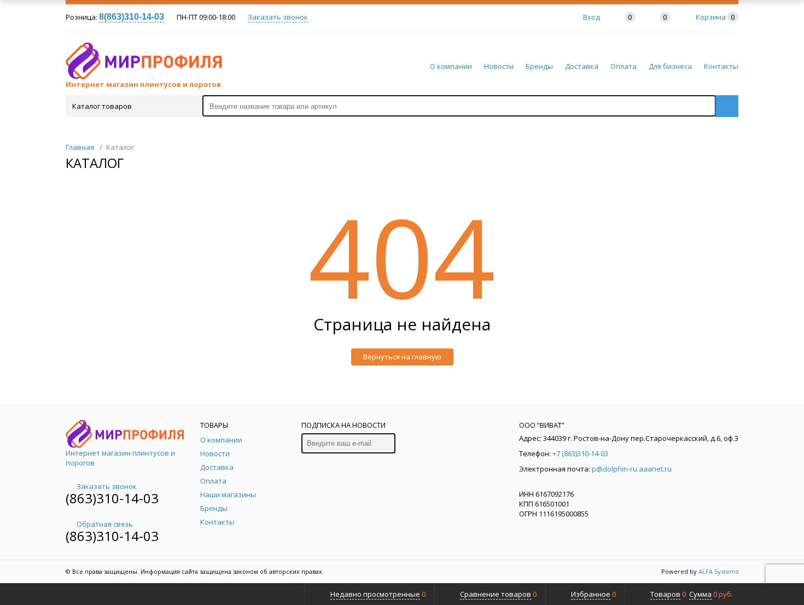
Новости (499, 66)
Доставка (581, 66)
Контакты (721, 66)
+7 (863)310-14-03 (580, 453)
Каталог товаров (102, 106)
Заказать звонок (278, 17)
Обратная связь (105, 524)
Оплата (623, 66)
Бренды (539, 66)
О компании (451, 66)
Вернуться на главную (402, 357)
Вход (591, 17)
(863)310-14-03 (112, 498)
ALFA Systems (718, 571)
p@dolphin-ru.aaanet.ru (632, 469)
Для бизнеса (670, 66)
